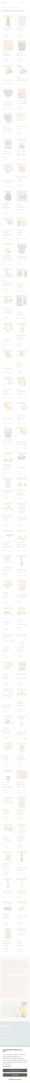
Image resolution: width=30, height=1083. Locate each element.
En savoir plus (6, 1066)
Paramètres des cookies (15, 1079)
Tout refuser (15, 1075)
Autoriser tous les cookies (15, 1070)
